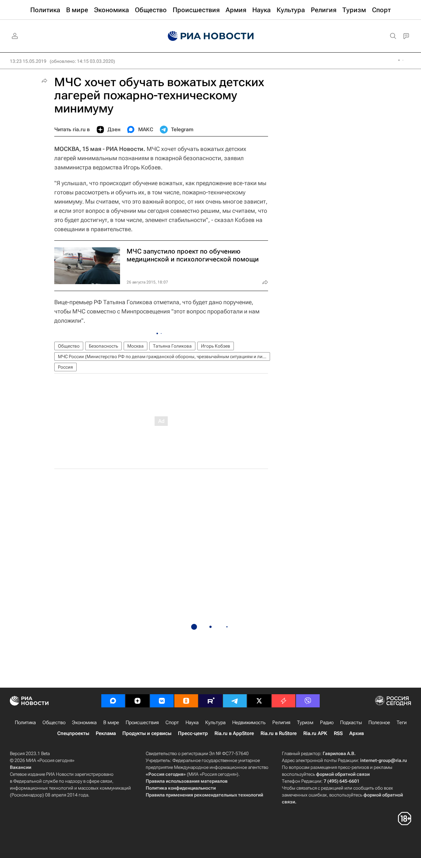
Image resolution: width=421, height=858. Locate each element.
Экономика (84, 722)
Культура (215, 722)
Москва (135, 346)
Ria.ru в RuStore (278, 733)
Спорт (172, 722)
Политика (25, 722)
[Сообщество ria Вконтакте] (162, 700)
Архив (356, 733)
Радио (327, 722)
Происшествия (142, 722)
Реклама (106, 733)
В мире (111, 722)
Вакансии (20, 767)
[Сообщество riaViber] (308, 700)
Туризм (305, 722)
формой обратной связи (343, 774)
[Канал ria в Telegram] (235, 700)
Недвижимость (249, 722)
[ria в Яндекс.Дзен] (137, 700)
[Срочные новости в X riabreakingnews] (283, 700)
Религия (281, 722)
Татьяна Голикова (172, 346)
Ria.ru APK (315, 733)
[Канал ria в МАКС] (113, 700)
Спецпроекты (73, 733)
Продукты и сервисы (146, 733)
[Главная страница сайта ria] (211, 36)
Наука (192, 722)
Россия (65, 367)
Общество (69, 346)
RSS (338, 733)
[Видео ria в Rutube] (210, 700)
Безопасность (103, 346)
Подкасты (351, 722)
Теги (402, 722)
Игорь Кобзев (215, 346)
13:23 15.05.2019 (28, 61)
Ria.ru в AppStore (234, 733)
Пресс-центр (193, 733)
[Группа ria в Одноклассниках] (186, 700)
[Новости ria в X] (259, 700)
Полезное (379, 722)
